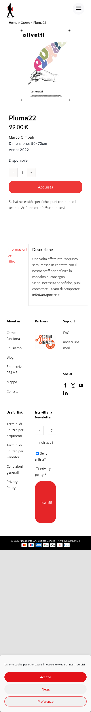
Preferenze (45, 701)
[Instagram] (73, 385)
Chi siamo (15, 348)
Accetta (45, 677)
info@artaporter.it (52, 207)
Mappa (12, 382)
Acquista (45, 186)
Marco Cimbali (21, 137)
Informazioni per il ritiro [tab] (16, 255)
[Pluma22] (45, 65)
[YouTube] (81, 385)
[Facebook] (65, 385)
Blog (10, 357)
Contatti (13, 391)
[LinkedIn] (65, 393)
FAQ (66, 332)
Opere (25, 22)
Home (13, 22)
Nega (45, 689)
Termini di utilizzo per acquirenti (15, 430)
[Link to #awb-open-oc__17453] (78, 9)
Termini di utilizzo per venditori (15, 451)
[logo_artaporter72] (11, 4)
